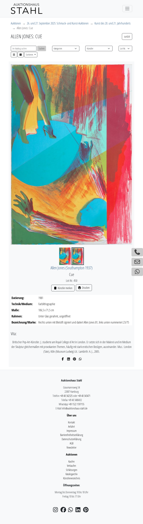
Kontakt (71, 422)
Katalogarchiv (71, 474)
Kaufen (71, 461)
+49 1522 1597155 (76, 404)
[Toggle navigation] (127, 8)
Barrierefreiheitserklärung (71, 435)
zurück (127, 36)
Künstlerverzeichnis (71, 478)
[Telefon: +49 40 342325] (137, 252)
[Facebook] (63, 359)
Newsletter (71, 447)
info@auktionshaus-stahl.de (74, 408)
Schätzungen (71, 470)
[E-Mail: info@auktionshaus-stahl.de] (137, 262)
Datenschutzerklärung (71, 439)
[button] (14, 54)
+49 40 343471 (84, 396)
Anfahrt (71, 426)
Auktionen (16, 23)
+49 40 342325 (66, 396)
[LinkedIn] (69, 359)
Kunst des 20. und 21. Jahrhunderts (113, 23)
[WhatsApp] (80, 359)
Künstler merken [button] (64, 288)
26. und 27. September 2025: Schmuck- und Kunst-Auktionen (58, 23)
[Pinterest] (75, 359)
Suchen (41, 48)
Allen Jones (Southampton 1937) (71, 268)
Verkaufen (71, 466)
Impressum (72, 431)
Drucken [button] (86, 288)
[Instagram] (56, 511)
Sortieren (30, 54)
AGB (71, 443)
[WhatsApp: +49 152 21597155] (137, 272)
